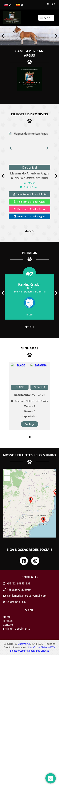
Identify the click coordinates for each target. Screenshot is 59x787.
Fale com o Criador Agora (31, 201)
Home (6, 617)
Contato (8, 624)
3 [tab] (33, 231)
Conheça (29, 424)
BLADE (20, 387)
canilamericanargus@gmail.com (27, 595)
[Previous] (3, 35)
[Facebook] (48, 4)
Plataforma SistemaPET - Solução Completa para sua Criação (32, 649)
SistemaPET (24, 643)
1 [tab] (26, 231)
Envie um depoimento (16, 628)
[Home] (10, 18)
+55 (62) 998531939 (18, 583)
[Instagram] (53, 4)
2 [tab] (30, 231)
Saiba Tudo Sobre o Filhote (31, 194)
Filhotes (8, 621)
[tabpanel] (29, 176)
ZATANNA (39, 387)
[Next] (56, 35)
